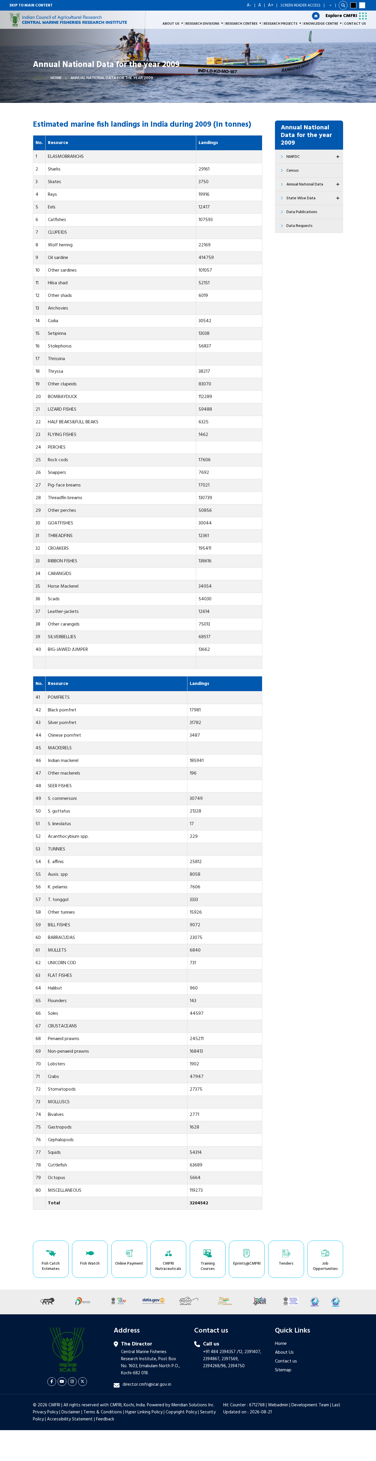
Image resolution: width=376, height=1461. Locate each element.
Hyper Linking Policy (143, 1412)
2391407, (252, 1351)
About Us (284, 1352)
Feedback (105, 1419)
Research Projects (280, 24)
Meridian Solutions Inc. (192, 1405)
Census (292, 170)
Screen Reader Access (300, 5)
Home (56, 78)
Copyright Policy (181, 1412)
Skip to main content (31, 5)
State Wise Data (300, 198)
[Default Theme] (362, 5)
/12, (240, 1351)
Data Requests (299, 226)
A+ (270, 5)
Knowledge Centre (320, 24)
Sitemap (283, 1370)
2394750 (236, 1366)
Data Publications (301, 212)
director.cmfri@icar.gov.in (146, 1384)
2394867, (211, 1359)
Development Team (310, 1405)
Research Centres (241, 24)
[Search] (343, 5)
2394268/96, (215, 1366)
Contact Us (355, 24)
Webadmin (278, 1405)
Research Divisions (202, 24)
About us (170, 24)
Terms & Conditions (102, 1412)
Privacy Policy (45, 1412)
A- (249, 5)
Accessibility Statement (70, 1419)
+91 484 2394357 (219, 1351)
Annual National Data (304, 184)
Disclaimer (70, 1412)
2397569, (230, 1359)
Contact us (286, 1361)
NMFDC (293, 156)
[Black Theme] (353, 5)
